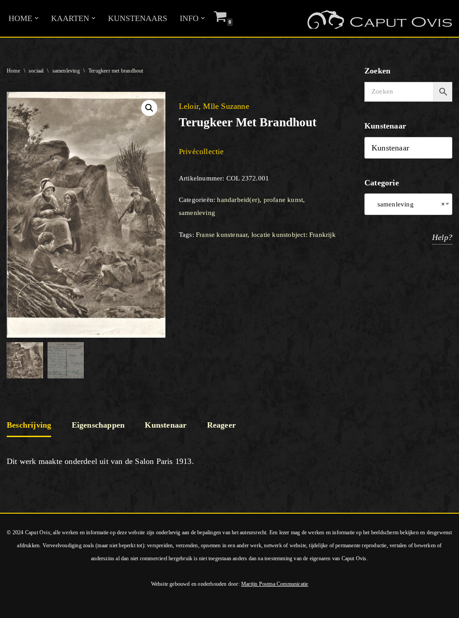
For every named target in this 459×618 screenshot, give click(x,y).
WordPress (129, 605)
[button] (37, 18)
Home (13, 71)
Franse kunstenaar (221, 234)
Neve (15, 605)
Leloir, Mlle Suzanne (214, 106)
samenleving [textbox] (408, 204)
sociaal (36, 71)
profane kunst (283, 199)
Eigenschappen (98, 425)
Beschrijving (29, 425)
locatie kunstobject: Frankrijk (293, 234)
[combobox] (408, 204)
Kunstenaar (165, 425)
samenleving (66, 71)
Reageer (221, 425)
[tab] (29, 426)
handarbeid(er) (238, 199)
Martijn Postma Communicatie (274, 584)
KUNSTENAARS (137, 18)
